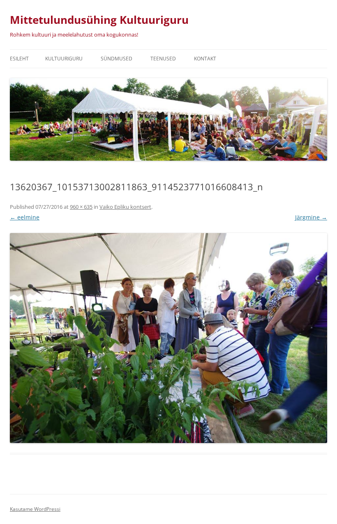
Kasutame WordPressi (35, 509)
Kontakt (205, 58)
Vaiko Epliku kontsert (125, 206)
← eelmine (24, 217)
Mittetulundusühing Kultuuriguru (99, 19)
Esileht (19, 58)
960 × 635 (81, 206)
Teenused (163, 58)
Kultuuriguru (64, 58)
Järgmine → (311, 217)
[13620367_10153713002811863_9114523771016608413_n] (168, 338)
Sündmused (116, 58)
